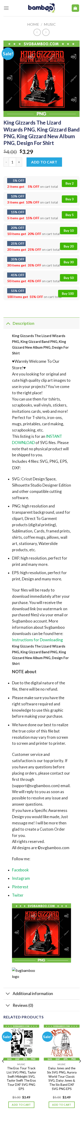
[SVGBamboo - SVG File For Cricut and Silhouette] (41, 8)
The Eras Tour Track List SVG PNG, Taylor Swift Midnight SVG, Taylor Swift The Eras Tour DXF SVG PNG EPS (21, 1078)
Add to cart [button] (21, 1104)
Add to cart (44, 162)
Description (23, 323)
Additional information (33, 993)
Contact (51, 1123)
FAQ (65, 1123)
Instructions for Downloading (37, 639)
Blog (37, 1123)
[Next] (79, 1070)
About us (22, 1123)
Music (50, 24)
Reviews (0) (23, 1005)
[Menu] (6, 8)
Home (33, 24)
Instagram (21, 878)
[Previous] (3, 1070)
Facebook (20, 869)
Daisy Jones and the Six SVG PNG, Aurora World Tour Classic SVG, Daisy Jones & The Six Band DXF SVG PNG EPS (62, 1078)
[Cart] (75, 8)
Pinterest (20, 886)
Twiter (18, 895)
